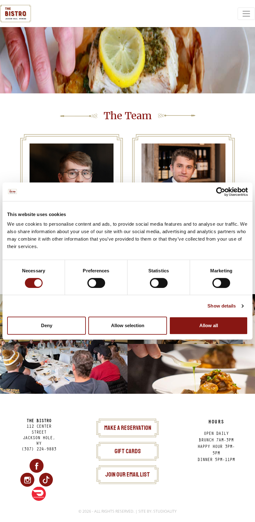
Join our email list (127, 474)
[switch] (96, 283)
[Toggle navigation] (246, 13)
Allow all (208, 325)
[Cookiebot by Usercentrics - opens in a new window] (220, 191)
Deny (46, 325)
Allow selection (127, 325)
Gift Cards (127, 451)
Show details (221, 305)
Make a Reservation (127, 428)
